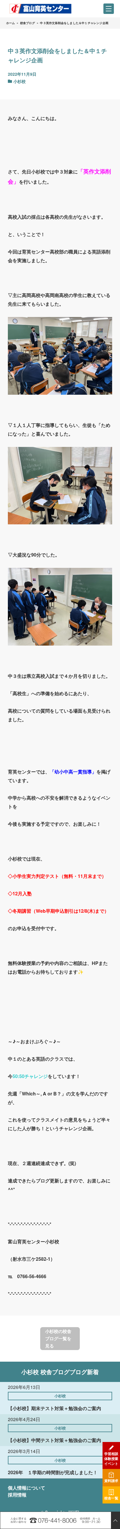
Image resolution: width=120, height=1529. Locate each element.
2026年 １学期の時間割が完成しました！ (53, 1472)
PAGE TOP (115, 1520)
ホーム (10, 23)
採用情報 (17, 1494)
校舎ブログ (27, 23)
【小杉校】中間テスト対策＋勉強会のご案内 (54, 1440)
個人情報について (26, 1487)
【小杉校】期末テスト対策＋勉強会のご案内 (54, 1408)
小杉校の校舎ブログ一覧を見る (58, 1338)
